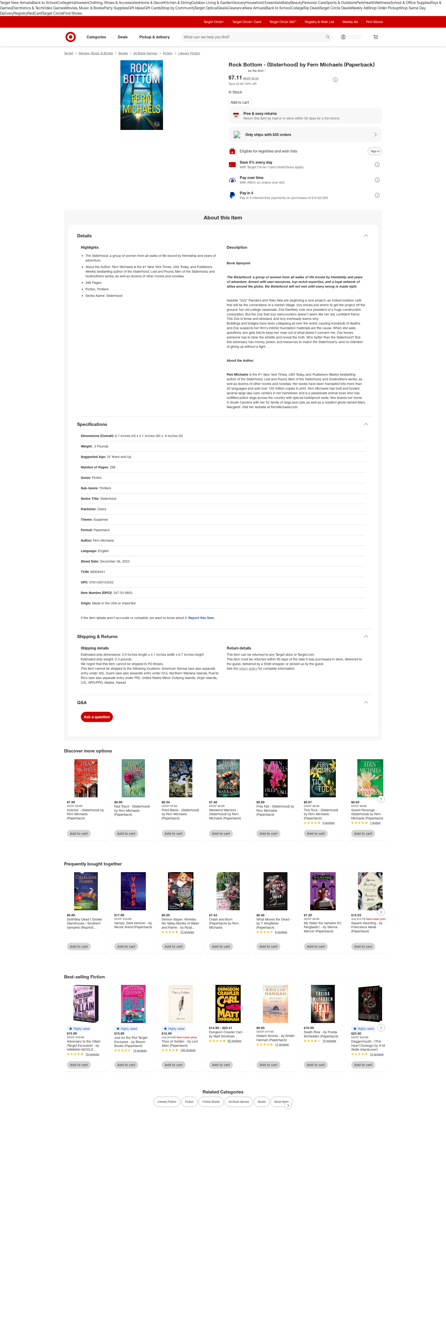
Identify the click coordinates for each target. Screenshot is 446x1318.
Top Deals (311, 8)
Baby (286, 2)
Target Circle (52, 13)
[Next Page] (381, 799)
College (63, 2)
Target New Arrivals (16, 2)
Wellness (382, 2)
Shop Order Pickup (383, 8)
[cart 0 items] (376, 37)
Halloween (79, 2)
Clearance (236, 8)
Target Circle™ (214, 22)
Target (68, 53)
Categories (96, 36)
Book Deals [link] (282, 1101)
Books (123, 53)
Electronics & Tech (27, 8)
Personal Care (314, 2)
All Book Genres (145, 53)
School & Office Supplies (410, 2)
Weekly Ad (359, 8)
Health (369, 2)
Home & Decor (151, 2)
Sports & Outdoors (341, 2)
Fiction (168, 53)
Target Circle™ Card (247, 22)
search (328, 37)
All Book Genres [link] (239, 1101)
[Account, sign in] (352, 37)
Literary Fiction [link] (166, 1101)
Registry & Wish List (319, 22)
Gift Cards (152, 8)
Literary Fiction (189, 53)
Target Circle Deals (335, 8)
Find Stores (72, 13)
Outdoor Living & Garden (211, 2)
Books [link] (262, 1101)
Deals (222, 8)
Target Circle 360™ (282, 22)
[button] (247, 71)
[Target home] (70, 37)
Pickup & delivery (154, 36)
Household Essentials (264, 2)
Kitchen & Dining (177, 2)
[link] (247, 71)
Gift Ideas (136, 8)
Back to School (44, 2)
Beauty (296, 2)
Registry (20, 13)
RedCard (34, 13)
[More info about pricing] (335, 79)
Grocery (239, 2)
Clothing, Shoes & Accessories (113, 2)
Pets (360, 2)
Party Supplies (116, 8)
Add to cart (240, 102)
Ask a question (97, 717)
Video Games (54, 8)
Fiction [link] (189, 1101)
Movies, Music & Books (84, 8)
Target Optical (206, 8)
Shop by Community (177, 8)
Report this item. (201, 618)
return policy (248, 668)
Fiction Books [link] (211, 1101)
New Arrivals (255, 8)
